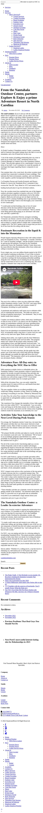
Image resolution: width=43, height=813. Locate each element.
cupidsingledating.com (8, 558)
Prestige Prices (14, 746)
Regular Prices (14, 744)
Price (6, 743)
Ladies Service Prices (16, 748)
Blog (10, 754)
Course (3, 700)
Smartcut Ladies (10, 804)
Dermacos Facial (10, 795)
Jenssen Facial (9, 783)
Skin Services (9, 798)
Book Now (4, 703)
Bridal (3, 690)
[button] (1, 811)
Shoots (3, 688)
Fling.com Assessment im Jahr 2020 (17, 580)
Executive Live (10, 782)
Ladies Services (10, 772)
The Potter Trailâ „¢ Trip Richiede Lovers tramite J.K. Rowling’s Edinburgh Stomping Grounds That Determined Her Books (22, 577)
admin (5, 110)
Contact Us (8, 769)
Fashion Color (9, 780)
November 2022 (10, 617)
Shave (7, 789)
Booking (12, 757)
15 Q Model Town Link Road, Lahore (15, 715)
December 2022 (10, 615)
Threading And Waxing (13, 800)
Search (3, 561)
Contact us (4, 680)
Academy (8, 767)
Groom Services (10, 774)
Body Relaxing (10, 796)
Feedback (4, 702)
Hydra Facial (9, 793)
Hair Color (8, 791)
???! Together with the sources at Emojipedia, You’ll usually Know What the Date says (22, 587)
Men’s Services (10, 770)
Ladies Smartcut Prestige (13, 806)
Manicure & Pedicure (12, 802)
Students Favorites (11, 785)
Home (3, 676)
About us (4, 678)
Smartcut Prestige (10, 739)
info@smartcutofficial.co (11, 713)
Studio (7, 759)
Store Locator (13, 752)
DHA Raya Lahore (15, 741)
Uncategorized (5, 85)
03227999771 (7, 712)
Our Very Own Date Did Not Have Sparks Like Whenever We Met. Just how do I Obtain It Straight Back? (22, 591)
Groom (3, 692)
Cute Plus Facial (10, 787)
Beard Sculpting (10, 778)
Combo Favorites (10, 776)
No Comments (26, 110)
